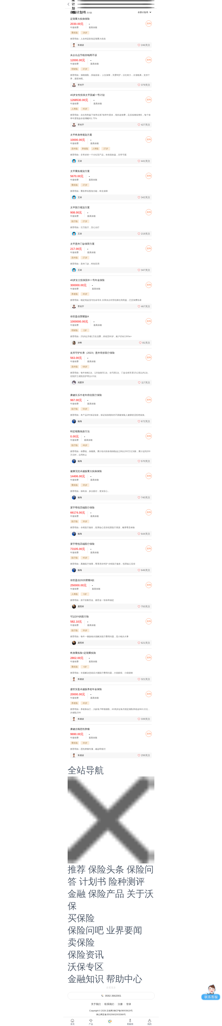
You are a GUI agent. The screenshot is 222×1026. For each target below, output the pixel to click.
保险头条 (106, 869)
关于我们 (96, 1004)
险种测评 (127, 881)
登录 (128, 1004)
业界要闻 (124, 930)
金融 (77, 894)
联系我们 (109, 1004)
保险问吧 (86, 930)
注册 (120, 1004)
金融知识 (86, 979)
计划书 (92, 881)
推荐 (77, 869)
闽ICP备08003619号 (123, 1010)
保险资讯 (86, 954)
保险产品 (106, 894)
